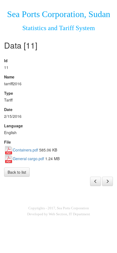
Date (8, 109)
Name (9, 77)
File (7, 142)
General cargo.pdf (28, 158)
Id (6, 60)
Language (13, 125)
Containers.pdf (25, 150)
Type (8, 93)
